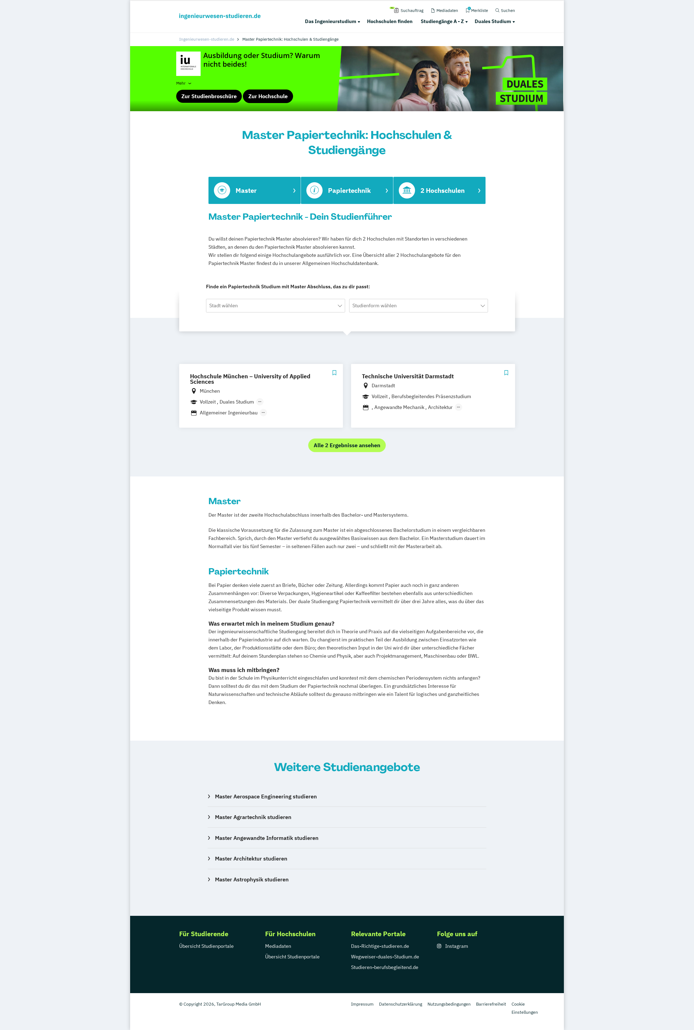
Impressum (362, 1004)
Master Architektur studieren (251, 858)
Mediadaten (278, 946)
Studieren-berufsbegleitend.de (384, 967)
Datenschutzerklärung (400, 1004)
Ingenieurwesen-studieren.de (206, 39)
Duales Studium (493, 21)
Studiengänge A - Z (442, 21)
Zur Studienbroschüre (209, 96)
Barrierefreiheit (491, 1004)
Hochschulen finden (390, 21)
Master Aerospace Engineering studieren (266, 796)
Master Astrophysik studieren (251, 879)
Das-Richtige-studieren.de (380, 946)
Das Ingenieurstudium (330, 21)
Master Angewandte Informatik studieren (266, 838)
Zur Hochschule (268, 96)
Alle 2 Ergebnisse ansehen (347, 445)
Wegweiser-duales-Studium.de (385, 957)
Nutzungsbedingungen (449, 1004)
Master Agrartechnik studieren (253, 817)
